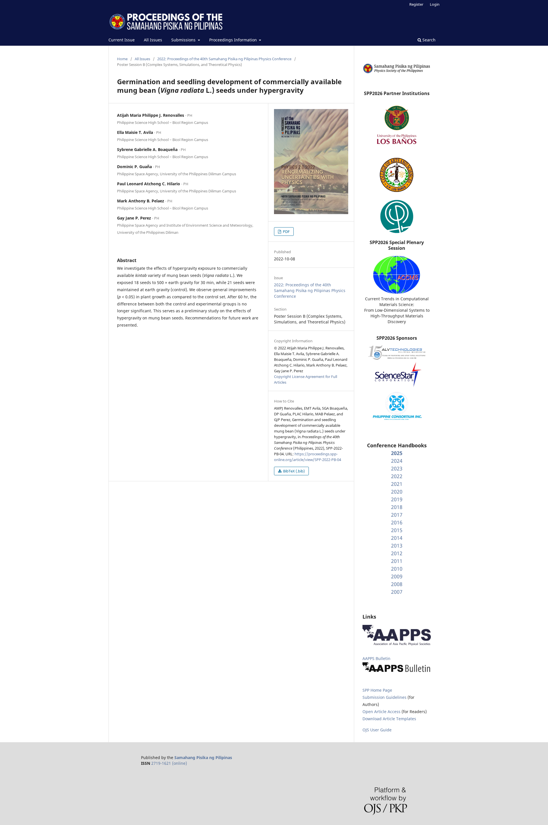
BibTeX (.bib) (293, 471)
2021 (396, 483)
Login (435, 4)
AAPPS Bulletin (376, 658)
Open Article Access (381, 711)
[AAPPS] (396, 644)
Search (428, 40)
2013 (396, 545)
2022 (396, 476)
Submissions (184, 40)
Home (122, 58)
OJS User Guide (377, 730)
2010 (396, 568)
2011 (396, 561)
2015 (396, 530)
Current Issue (121, 40)
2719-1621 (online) (169, 763)
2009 (396, 576)
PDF (286, 231)
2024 (396, 460)
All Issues (153, 40)
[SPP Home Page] (396, 72)
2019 (396, 499)
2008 (396, 584)
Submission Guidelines (385, 697)
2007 (396, 591)
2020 (396, 491)
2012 (396, 553)
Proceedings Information (233, 40)
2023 (396, 468)
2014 (396, 537)
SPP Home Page (377, 690)
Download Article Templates (389, 718)
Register (416, 4)
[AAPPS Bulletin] (396, 672)
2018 (396, 507)
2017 (396, 514)
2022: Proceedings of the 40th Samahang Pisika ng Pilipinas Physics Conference (224, 58)
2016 (396, 522)
